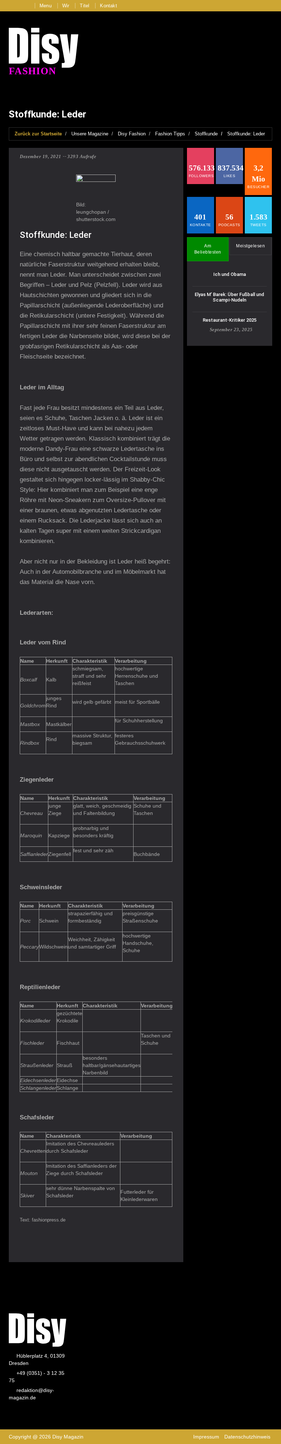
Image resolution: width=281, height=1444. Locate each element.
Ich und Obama (229, 274)
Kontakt (108, 5)
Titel (84, 5)
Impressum (206, 1437)
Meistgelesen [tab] (250, 245)
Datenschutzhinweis (247, 1437)
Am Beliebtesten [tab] (207, 249)
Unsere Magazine (89, 133)
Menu (46, 5)
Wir (66, 5)
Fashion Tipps (170, 133)
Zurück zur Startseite (38, 133)
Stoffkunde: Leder (246, 133)
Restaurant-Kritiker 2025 (229, 320)
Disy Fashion (132, 133)
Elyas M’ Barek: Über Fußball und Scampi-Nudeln (229, 297)
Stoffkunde (206, 133)
